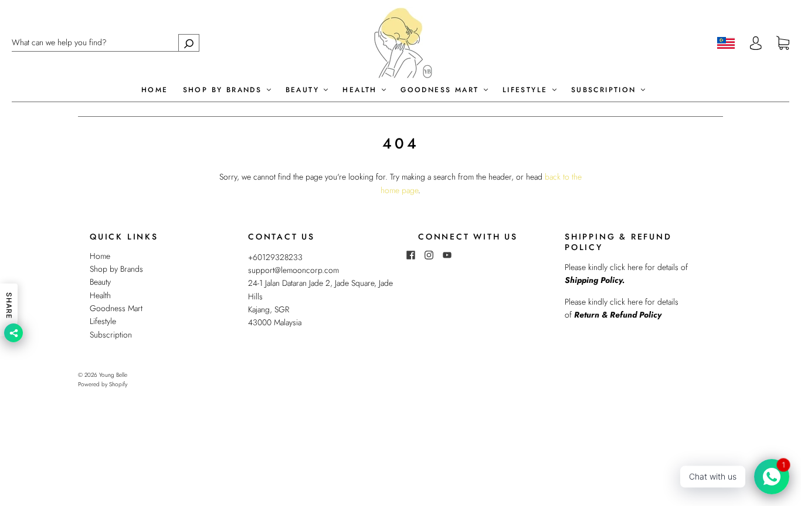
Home (154, 90)
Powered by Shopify (102, 384)
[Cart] (782, 43)
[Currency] (726, 43)
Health (361, 90)
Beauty (304, 90)
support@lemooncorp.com (293, 270)
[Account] (756, 43)
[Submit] (188, 42)
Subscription (605, 90)
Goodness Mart (441, 90)
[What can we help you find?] (105, 42)
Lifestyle (527, 90)
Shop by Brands (224, 90)
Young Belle (113, 374)
